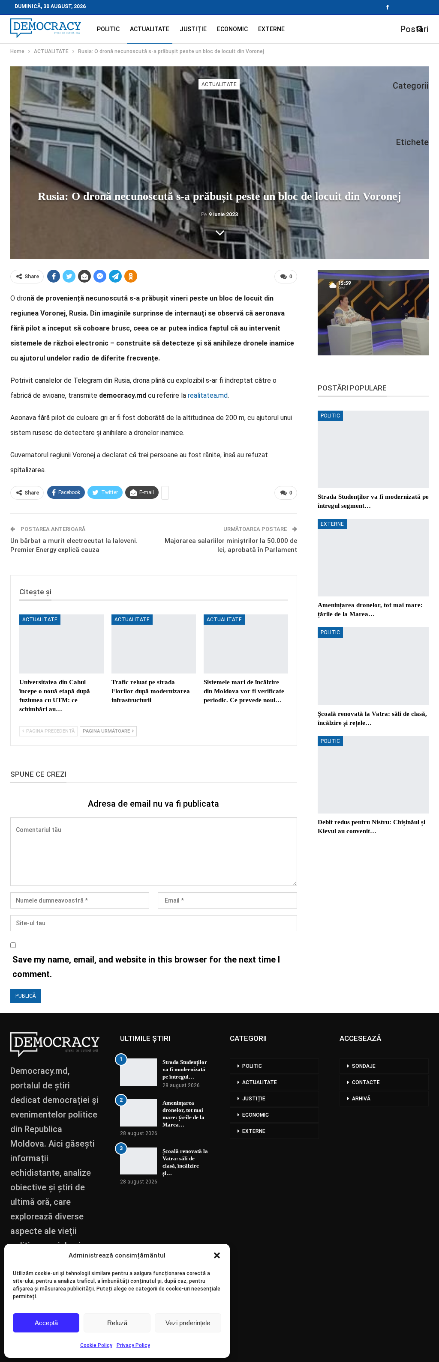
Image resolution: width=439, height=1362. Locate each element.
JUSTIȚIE (193, 29)
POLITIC (108, 29)
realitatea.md (208, 395)
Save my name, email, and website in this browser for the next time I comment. (146, 966)
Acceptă (46, 1322)
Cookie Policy (96, 1345)
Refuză (117, 1322)
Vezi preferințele (187, 1322)
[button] (217, 1255)
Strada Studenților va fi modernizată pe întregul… (184, 1069)
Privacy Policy (133, 1345)
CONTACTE (366, 1082)
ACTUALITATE (149, 29)
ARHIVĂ (361, 1099)
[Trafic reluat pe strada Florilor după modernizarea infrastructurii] (153, 644)
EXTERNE (271, 29)
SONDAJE (364, 1066)
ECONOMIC (232, 29)
